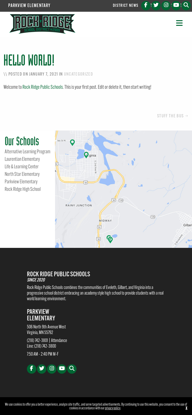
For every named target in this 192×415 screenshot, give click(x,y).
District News (125, 6)
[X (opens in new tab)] (156, 5)
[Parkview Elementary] (42, 24)
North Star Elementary (22, 174)
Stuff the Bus (170, 116)
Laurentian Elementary (22, 159)
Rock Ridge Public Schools (42, 87)
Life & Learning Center (22, 167)
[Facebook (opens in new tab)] (146, 5)
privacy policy (112, 408)
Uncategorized (78, 74)
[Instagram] (51, 369)
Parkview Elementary (29, 6)
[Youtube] (61, 369)
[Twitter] (41, 369)
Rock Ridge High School (23, 189)
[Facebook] (31, 369)
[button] (186, 5)
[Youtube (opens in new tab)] (176, 5)
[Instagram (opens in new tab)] (166, 5)
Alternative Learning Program (27, 152)
